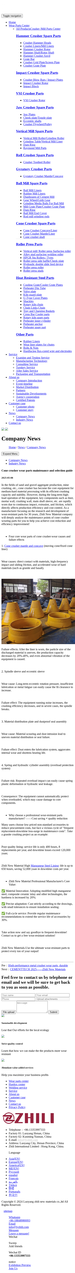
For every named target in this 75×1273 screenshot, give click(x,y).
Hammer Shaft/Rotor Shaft (38, 52)
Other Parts (24, 334)
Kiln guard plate (32, 294)
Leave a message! (19, 1233)
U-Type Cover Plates (35, 297)
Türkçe (13, 1185)
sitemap (8, 1211)
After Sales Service (27, 370)
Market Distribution (27, 387)
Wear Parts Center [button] (19, 25)
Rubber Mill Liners (34, 193)
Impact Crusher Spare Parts (37, 73)
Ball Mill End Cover (35, 213)
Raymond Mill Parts (34, 148)
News (21, 447)
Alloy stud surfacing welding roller (43, 254)
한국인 (13, 1195)
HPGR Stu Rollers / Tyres (38, 257)
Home (12, 22)
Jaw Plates (29, 114)
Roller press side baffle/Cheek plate (43, 260)
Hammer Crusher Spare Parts (38, 36)
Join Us (13, 1268)
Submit (53, 1012)
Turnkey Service (25, 367)
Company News (25, 416)
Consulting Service (27, 364)
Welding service (18, 1087)
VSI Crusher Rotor (34, 100)
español (13, 1175)
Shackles (28, 301)
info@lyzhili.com (28, 1139)
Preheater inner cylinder (37, 320)
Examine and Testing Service (33, 357)
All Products (23, 28)
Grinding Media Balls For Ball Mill (43, 203)
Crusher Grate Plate (34, 65)
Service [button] (13, 354)
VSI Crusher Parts (30, 93)
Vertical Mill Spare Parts (34, 131)
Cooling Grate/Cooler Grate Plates (43, 284)
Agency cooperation (27, 396)
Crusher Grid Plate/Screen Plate (41, 62)
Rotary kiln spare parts (36, 317)
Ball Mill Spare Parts (31, 183)
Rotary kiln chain (33, 304)
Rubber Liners (31, 341)
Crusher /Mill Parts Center (45, 28)
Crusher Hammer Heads (37, 42)
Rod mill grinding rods (36, 216)
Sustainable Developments (31, 393)
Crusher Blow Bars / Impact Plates (43, 79)
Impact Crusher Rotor (35, 83)
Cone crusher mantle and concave (23, 545)
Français (13, 1178)
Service (13, 1090)
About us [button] (14, 377)
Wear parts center (19, 1081)
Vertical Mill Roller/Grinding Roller (43, 138)
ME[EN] (14, 1168)
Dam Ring (29, 144)
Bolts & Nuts (30, 347)
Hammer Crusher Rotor (36, 49)
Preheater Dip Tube (34, 288)
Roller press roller (33, 267)
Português (14, 1191)
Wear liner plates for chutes (38, 344)
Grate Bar (29, 59)
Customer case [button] (17, 403)
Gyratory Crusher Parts (34, 169)
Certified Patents (25, 400)
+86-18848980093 (19, 1220)
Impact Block (31, 86)
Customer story (24, 409)
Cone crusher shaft (34, 236)
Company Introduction (29, 380)
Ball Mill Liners (32, 190)
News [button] (12, 413)
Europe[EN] (16, 1162)
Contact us (15, 423)
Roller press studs (33, 270)
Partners (20, 390)
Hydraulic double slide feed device (43, 264)
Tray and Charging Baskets (39, 311)
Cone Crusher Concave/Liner (40, 230)
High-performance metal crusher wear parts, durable (38, 965)
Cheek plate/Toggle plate (37, 117)
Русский (14, 1171)
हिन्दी (11, 1188)
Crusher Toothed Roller (36, 162)
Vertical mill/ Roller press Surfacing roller (47, 251)
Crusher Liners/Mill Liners (38, 46)
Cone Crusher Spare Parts (35, 223)
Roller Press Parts (29, 244)
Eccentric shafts (32, 121)
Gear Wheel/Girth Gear (36, 200)
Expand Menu (10, 453)
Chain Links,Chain (34, 307)
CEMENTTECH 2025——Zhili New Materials (38, 969)
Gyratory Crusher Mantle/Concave (43, 176)
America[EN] (16, 1165)
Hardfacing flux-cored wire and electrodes (47, 351)
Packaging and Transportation (33, 374)
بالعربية (13, 1181)
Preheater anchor (33, 324)
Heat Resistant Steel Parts (35, 278)
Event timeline (24, 383)
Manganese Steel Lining (45, 865)
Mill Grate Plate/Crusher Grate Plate (44, 206)
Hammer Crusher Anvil (36, 55)
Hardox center (17, 1084)
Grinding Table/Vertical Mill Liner (43, 141)
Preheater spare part (34, 327)
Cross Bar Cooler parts (36, 314)
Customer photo (25, 406)
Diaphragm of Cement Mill (38, 196)
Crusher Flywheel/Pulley (37, 124)
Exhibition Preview (20, 1265)
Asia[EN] (14, 1158)
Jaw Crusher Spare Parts (35, 107)
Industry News (24, 419)
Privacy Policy (17, 1107)
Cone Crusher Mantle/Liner (39, 233)
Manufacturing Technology (31, 360)
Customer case (17, 1097)
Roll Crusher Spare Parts (35, 155)
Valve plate (29, 291)
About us (14, 1094)
